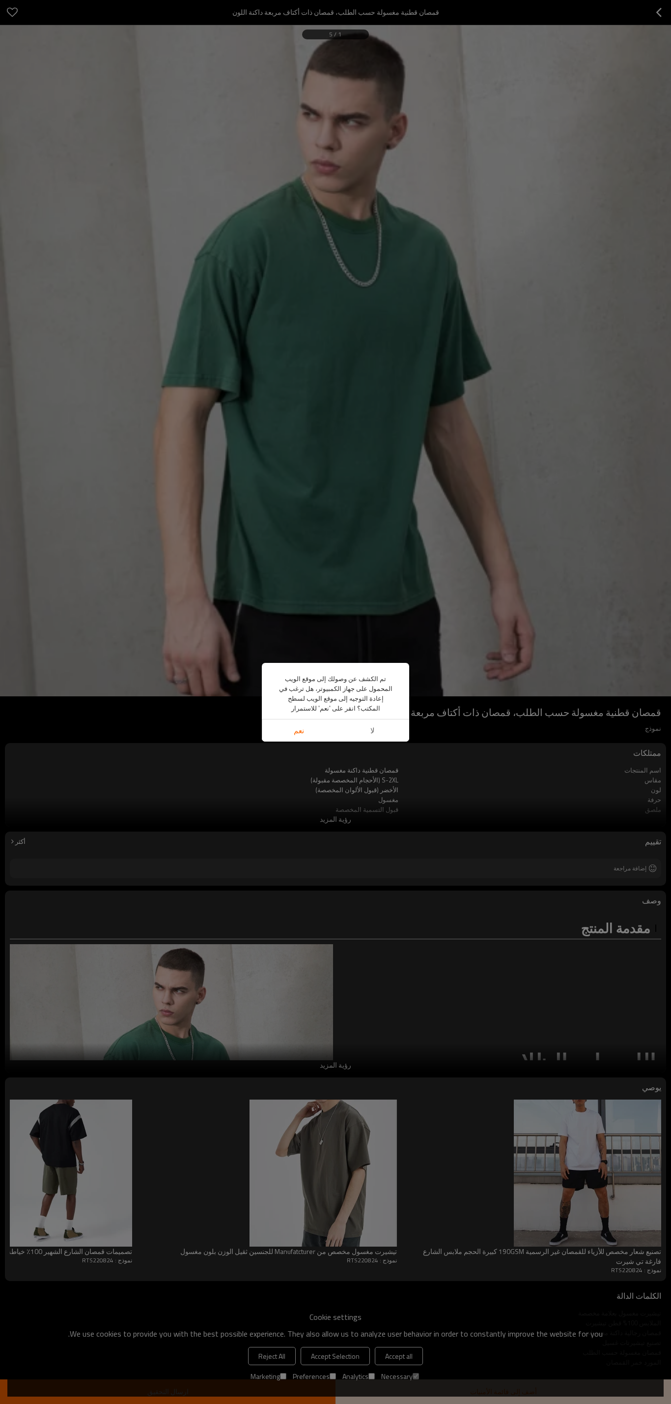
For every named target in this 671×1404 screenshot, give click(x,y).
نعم (299, 730)
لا (372, 730)
